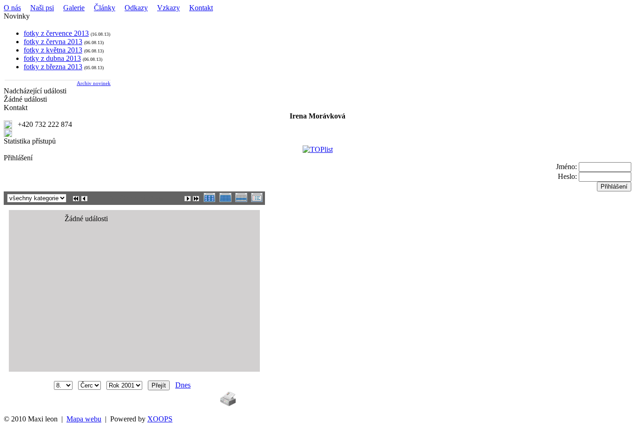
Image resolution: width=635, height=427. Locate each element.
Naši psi (42, 8)
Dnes (183, 385)
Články (104, 8)
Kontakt (201, 8)
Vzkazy (168, 8)
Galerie (74, 8)
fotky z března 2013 (53, 67)
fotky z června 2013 (53, 42)
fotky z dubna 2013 (52, 58)
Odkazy (136, 8)
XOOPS (159, 419)
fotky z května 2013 (53, 50)
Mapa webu (83, 419)
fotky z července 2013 (56, 33)
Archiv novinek (94, 83)
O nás (12, 8)
